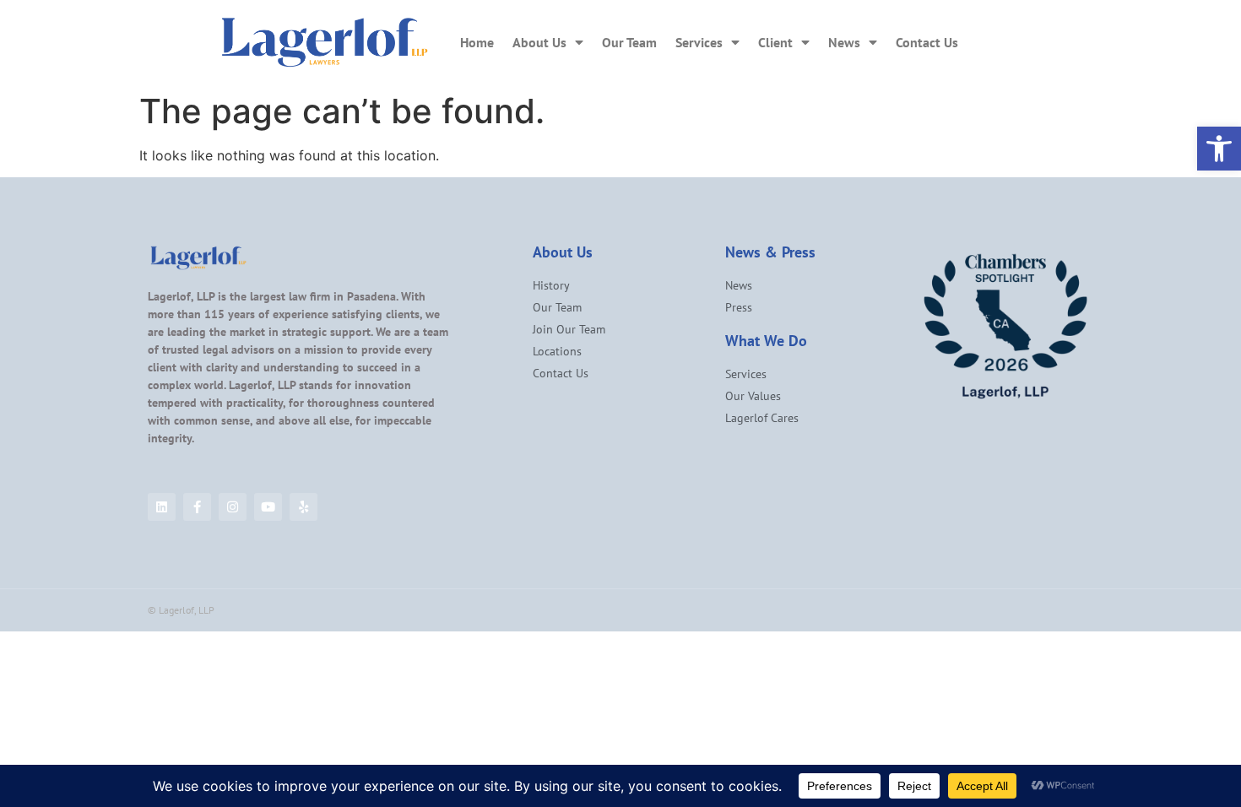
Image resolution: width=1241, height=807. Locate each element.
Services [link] (699, 42)
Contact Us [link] (927, 42)
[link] (1219, 149)
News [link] (844, 42)
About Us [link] (539, 42)
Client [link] (775, 42)
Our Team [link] (629, 42)
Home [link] (477, 42)
